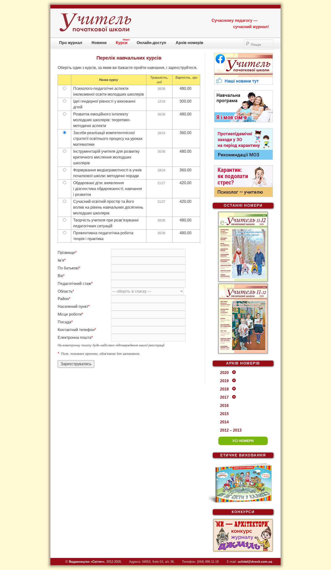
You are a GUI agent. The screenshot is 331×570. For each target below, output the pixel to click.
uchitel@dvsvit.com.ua (255, 561)
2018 (224, 389)
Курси (121, 43)
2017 (224, 397)
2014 (224, 422)
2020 (224, 373)
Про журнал (70, 43)
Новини (99, 43)
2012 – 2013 (231, 430)
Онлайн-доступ (151, 43)
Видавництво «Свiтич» (86, 561)
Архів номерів (189, 43)
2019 (224, 381)
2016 (224, 405)
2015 (224, 414)
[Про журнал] (95, 30)
